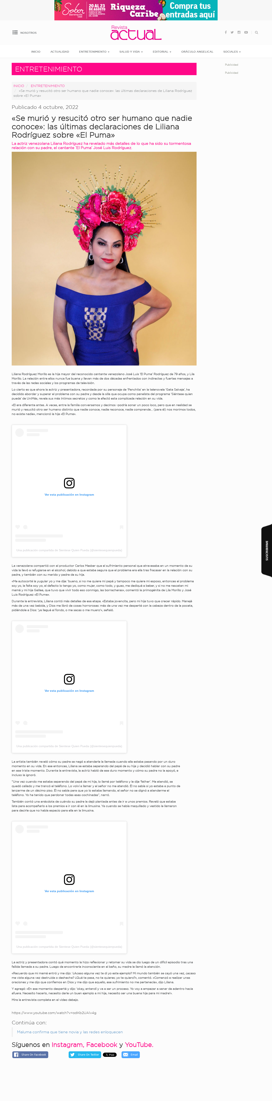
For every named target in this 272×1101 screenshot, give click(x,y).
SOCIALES (231, 51)
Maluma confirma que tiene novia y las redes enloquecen (70, 1032)
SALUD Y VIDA (130, 51)
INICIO (35, 51)
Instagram (67, 1044)
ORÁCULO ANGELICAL (197, 51)
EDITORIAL (161, 51)
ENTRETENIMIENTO (93, 51)
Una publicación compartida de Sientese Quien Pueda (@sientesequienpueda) (69, 550)
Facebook (101, 1044)
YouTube (138, 1044)
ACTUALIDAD (59, 51)
